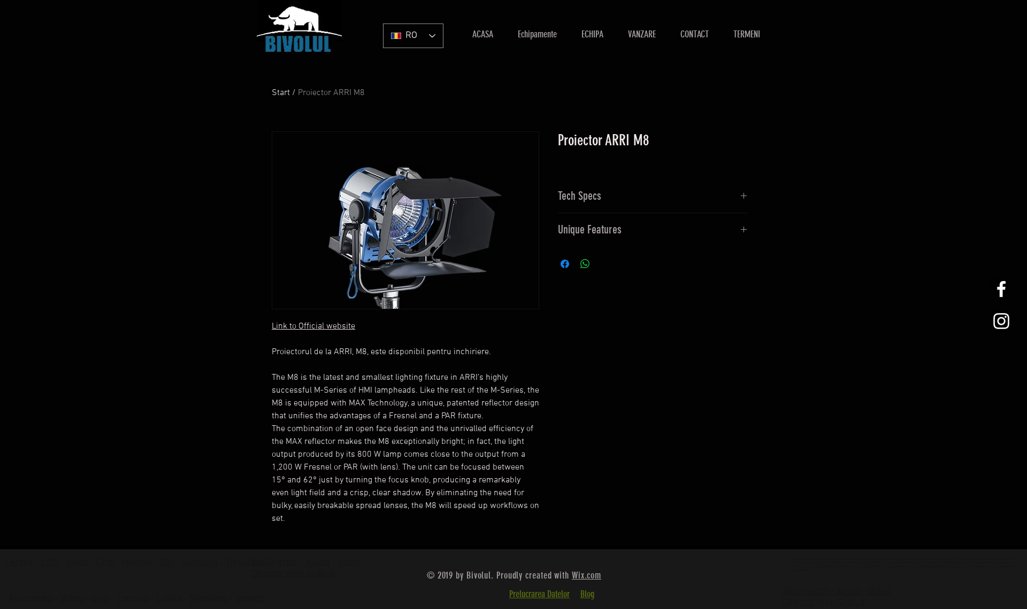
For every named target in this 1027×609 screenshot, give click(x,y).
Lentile (20, 562)
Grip (106, 562)
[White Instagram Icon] (1001, 321)
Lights (170, 598)
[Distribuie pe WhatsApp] (585, 263)
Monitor (138, 562)
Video (78, 562)
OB (168, 562)
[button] (642, 34)
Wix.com (586, 575)
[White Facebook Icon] (1001, 289)
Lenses (134, 598)
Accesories (31, 598)
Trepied (242, 562)
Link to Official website (313, 326)
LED (50, 562)
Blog (587, 594)
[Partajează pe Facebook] (564, 263)
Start (281, 93)
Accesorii (200, 562)
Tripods (250, 598)
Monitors (209, 598)
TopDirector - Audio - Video (836, 591)
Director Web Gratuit (293, 574)
